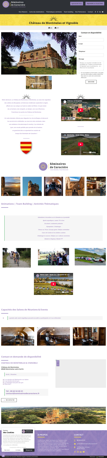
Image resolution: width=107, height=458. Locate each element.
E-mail (81, 44)
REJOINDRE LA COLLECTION (95, 3)
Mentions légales (21, 456)
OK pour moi (29, 450)
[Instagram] (78, 452)
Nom (80, 36)
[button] (2, 53)
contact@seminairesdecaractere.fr (87, 443)
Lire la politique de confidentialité (10, 445)
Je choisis (18, 450)
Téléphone (82, 51)
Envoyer (91, 82)
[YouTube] (84, 452)
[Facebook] (75, 452)
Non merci (7, 450)
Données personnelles (32, 456)
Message (81, 59)
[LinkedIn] (81, 452)
